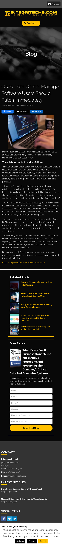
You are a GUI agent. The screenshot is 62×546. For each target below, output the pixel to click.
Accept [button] (32, 541)
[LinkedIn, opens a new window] (14, 518)
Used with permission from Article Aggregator (23, 262)
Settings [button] (20, 541)
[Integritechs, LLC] (31, 13)
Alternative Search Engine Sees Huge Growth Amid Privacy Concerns (35, 318)
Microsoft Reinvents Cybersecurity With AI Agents (24, 499)
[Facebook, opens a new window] (3, 518)
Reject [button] (43, 541)
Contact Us (32, 23)
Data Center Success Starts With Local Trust (21, 489)
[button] (53, 3)
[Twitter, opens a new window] (9, 518)
